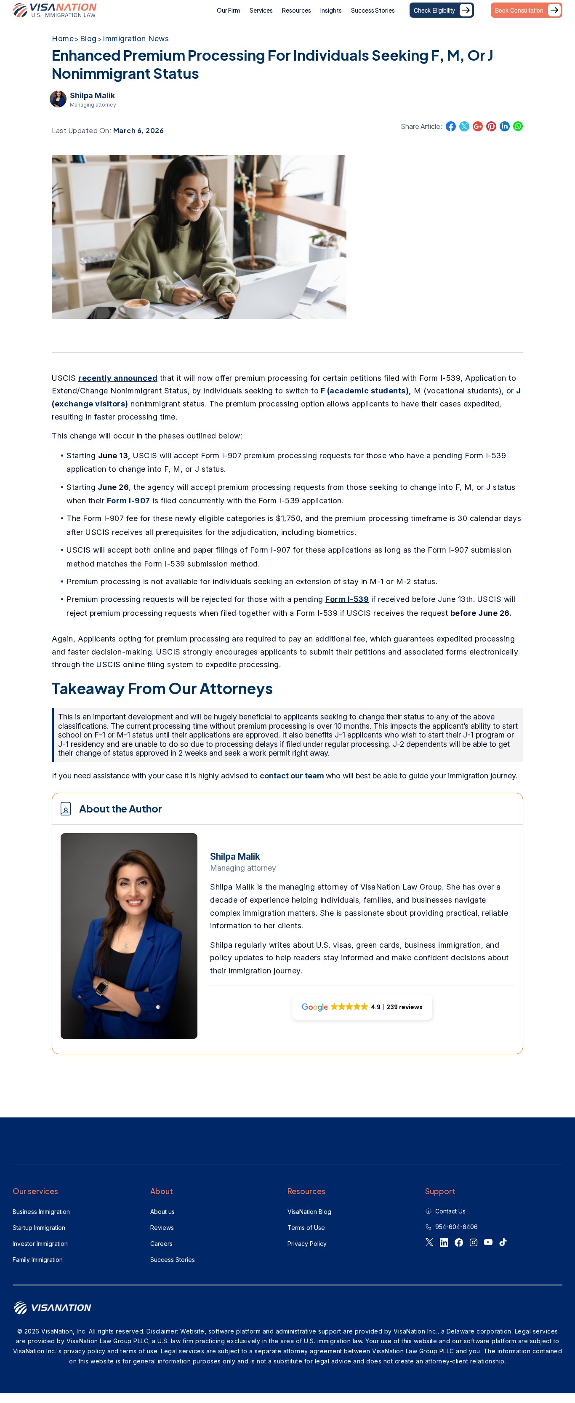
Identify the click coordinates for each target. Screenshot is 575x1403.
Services (261, 10)
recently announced (117, 378)
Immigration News (136, 38)
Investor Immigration (40, 1243)
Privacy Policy (307, 1243)
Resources (296, 10)
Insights (331, 10)
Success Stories (373, 10)
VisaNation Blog (309, 1211)
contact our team (293, 775)
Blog (88, 38)
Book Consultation (519, 10)
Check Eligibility (434, 10)
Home (63, 38)
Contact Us (450, 1211)
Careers (161, 1243)
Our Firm (228, 10)
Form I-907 (128, 500)
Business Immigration (41, 1211)
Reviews (162, 1227)
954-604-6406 (456, 1226)
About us (162, 1211)
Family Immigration (38, 1259)
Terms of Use (306, 1227)
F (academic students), (365, 390)
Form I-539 (347, 599)
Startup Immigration (39, 1227)
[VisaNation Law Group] (55, 10)
